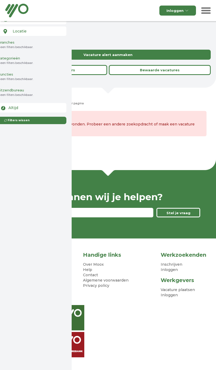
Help (87, 269)
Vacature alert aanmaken (108, 55)
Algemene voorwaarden (106, 280)
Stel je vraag (178, 213)
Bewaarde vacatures (160, 70)
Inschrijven (171, 264)
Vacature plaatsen (178, 289)
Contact (90, 275)
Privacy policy (96, 285)
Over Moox (93, 264)
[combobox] (32, 31)
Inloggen (175, 10)
